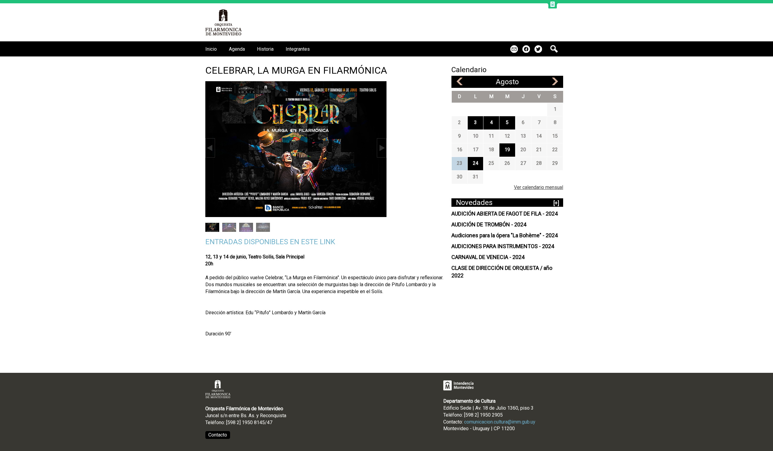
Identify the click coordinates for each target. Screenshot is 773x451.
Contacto (217, 435)
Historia (265, 49)
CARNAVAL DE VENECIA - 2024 (487, 257)
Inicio (211, 49)
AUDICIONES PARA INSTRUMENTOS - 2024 (502, 246)
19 (507, 149)
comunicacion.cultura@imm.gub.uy (499, 422)
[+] (556, 203)
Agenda (237, 49)
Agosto (507, 82)
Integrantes (298, 49)
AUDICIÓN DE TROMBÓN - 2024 (488, 224)
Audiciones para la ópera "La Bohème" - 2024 (504, 235)
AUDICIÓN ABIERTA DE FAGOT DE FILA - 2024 (504, 213)
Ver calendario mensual (538, 187)
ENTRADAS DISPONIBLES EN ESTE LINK (270, 242)
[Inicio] (223, 22)
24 (475, 163)
